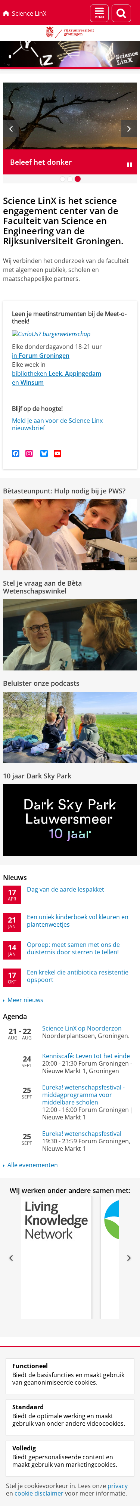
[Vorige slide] (11, 128)
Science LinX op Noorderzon (82, 1028)
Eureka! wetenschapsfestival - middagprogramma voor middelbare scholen (83, 1095)
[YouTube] (57, 453)
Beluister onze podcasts (41, 683)
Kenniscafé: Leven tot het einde (86, 1056)
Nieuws (15, 877)
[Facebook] (15, 453)
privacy (118, 1486)
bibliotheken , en (56, 378)
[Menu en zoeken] (99, 13)
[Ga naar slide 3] (77, 179)
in (40, 355)
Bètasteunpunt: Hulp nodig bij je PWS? (64, 491)
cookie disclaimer (39, 1493)
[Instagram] (29, 453)
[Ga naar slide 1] (62, 179)
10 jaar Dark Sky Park (37, 776)
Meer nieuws (25, 1000)
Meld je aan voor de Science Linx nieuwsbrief (57, 424)
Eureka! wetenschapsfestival (81, 1133)
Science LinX (29, 13)
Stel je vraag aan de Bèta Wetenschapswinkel (42, 587)
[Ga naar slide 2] (70, 179)
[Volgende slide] (129, 128)
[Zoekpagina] (121, 13)
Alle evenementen (32, 1165)
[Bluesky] (44, 453)
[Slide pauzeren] (129, 164)
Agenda (15, 1016)
